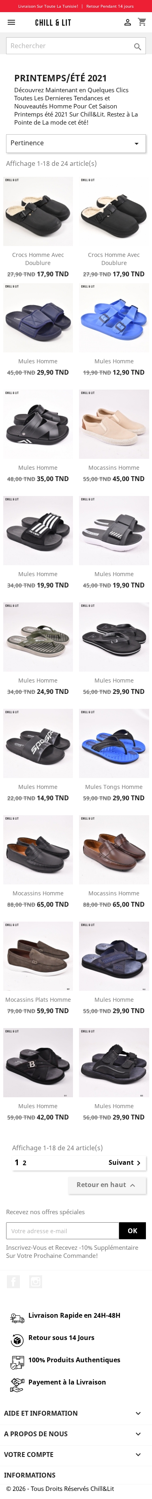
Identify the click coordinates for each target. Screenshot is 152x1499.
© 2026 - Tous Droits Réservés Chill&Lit (60, 1488)
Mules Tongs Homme (114, 787)
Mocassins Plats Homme (38, 999)
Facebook (13, 1281)
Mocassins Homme (113, 467)
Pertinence (76, 143)
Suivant (126, 1163)
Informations (30, 1475)
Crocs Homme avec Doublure (38, 259)
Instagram (35, 1281)
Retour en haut (107, 1186)
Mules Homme (38, 361)
